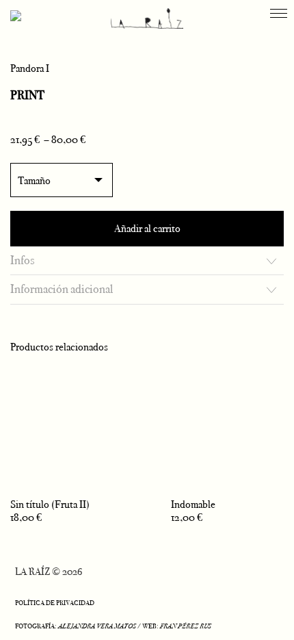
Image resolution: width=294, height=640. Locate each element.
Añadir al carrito (147, 228)
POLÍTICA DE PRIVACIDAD (54, 603)
